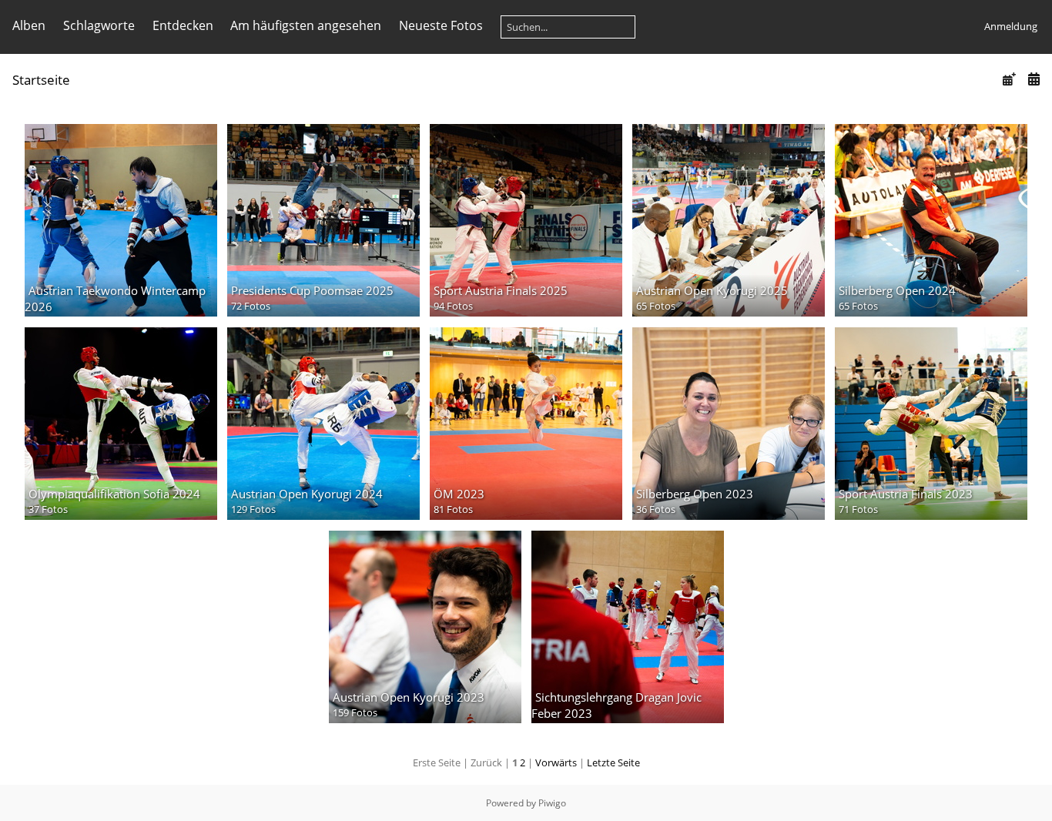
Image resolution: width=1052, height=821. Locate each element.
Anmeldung (1010, 26)
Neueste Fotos (441, 25)
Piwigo (552, 802)
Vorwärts (556, 762)
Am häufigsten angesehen (305, 25)
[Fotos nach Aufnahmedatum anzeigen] (1033, 79)
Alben (28, 25)
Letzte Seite (613, 762)
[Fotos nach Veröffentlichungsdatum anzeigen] (1009, 79)
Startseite (41, 80)
